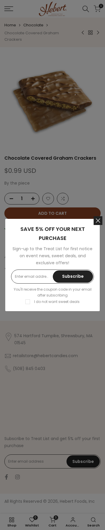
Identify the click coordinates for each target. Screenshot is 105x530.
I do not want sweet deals (57, 301)
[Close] (98, 220)
